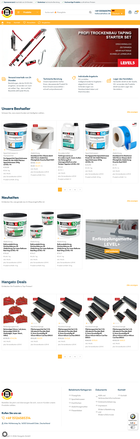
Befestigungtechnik (11, 326)
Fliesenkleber (76, 410)
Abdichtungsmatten (79, 406)
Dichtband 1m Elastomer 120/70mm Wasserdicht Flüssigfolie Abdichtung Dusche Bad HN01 (122, 159)
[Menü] (136, 414)
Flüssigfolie (76, 395)
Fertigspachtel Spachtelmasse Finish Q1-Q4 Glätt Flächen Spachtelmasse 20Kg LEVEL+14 (97, 159)
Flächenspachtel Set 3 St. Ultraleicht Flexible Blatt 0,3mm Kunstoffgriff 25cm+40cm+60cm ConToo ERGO (96, 333)
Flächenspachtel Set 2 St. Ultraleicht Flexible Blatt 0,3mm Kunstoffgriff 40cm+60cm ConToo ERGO (69, 332)
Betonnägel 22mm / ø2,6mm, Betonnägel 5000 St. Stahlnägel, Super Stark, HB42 (14, 332)
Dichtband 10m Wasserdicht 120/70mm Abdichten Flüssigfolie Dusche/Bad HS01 (42, 158)
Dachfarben (76, 403)
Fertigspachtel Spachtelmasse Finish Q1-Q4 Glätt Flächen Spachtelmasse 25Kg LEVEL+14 (15, 161)
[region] (70, 49)
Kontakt (123, 395)
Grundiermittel (64, 153)
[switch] (133, 427)
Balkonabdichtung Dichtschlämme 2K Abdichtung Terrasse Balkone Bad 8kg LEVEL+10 (41, 247)
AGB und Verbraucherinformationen (109, 396)
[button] (130, 12)
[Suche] (90, 12)
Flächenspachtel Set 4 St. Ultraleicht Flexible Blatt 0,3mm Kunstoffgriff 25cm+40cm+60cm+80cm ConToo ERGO (123, 333)
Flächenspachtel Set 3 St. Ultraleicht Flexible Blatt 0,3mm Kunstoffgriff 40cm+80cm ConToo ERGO (42, 332)
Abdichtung (35, 153)
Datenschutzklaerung (107, 402)
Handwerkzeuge (37, 326)
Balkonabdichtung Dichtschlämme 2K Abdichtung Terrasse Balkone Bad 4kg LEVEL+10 (15, 247)
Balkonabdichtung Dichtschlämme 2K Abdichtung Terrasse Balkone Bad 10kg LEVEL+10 (68, 247)
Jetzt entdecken (112, 251)
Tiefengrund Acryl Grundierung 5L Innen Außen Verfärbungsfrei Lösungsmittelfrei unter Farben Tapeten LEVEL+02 (69, 160)
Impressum (102, 405)
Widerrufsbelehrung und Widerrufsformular (106, 412)
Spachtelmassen (91, 153)
